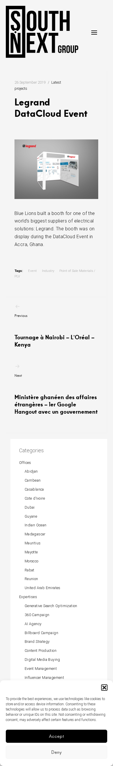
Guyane (31, 516)
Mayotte (31, 552)
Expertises (28, 597)
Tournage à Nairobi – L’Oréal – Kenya (54, 330)
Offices (25, 462)
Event (32, 271)
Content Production (41, 650)
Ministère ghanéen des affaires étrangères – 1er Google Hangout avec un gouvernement (56, 394)
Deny (56, 752)
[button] (104, 687)
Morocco (32, 561)
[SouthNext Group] (42, 32)
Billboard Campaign (41, 633)
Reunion (31, 579)
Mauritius (33, 543)
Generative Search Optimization (51, 606)
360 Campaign (37, 615)
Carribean (33, 480)
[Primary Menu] (94, 32)
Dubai (30, 507)
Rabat (29, 570)
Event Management (41, 668)
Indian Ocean (36, 525)
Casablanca (34, 489)
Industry (48, 271)
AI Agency (33, 624)
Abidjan (31, 471)
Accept (56, 736)
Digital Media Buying (42, 659)
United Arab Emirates (43, 588)
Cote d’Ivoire (35, 498)
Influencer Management (44, 677)
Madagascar (35, 534)
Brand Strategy (37, 641)
